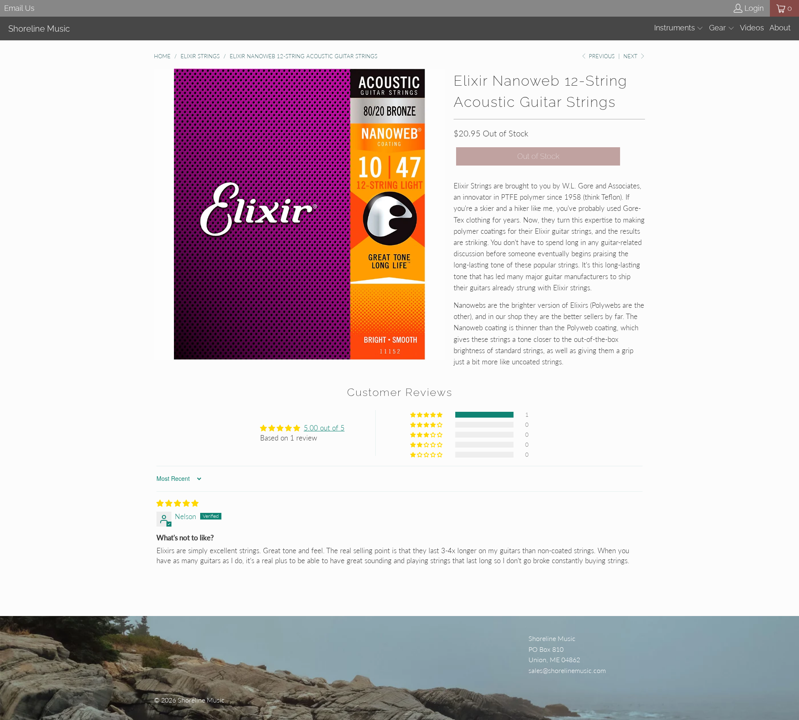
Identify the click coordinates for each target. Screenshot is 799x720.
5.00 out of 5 (324, 427)
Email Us (19, 8)
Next (631, 56)
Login (754, 8)
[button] (679, 28)
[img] (177, 503)
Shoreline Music (201, 700)
